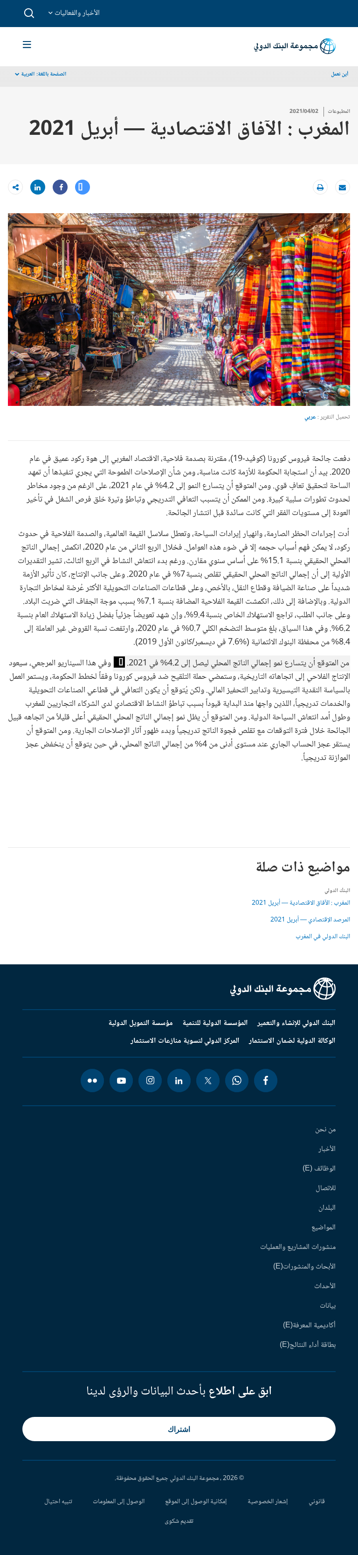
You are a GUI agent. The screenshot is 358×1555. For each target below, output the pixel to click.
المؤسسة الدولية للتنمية (215, 1023)
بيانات (328, 1306)
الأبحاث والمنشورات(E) (304, 1267)
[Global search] (29, 14)
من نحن (325, 1130)
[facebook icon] (265, 1080)
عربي (310, 417)
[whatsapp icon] (236, 1080)
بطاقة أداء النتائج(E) (308, 1345)
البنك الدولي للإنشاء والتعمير (296, 1023)
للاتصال (326, 1189)
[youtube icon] (121, 1080)
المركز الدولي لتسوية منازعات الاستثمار (185, 1041)
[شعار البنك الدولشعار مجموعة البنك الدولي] (295, 46)
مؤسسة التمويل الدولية (140, 1023)
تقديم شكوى (179, 1521)
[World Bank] (283, 988)
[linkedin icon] (179, 1080)
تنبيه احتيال (58, 1502)
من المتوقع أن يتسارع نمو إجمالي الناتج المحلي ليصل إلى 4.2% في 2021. (238, 663)
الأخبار (327, 1149)
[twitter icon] (208, 1080)
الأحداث (325, 1287)
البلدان (327, 1208)
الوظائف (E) (319, 1169)
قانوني (317, 1502)
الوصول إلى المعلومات (119, 1502)
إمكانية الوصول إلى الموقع (196, 1502)
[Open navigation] (27, 46)
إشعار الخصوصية (268, 1502)
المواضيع (323, 1228)
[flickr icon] (92, 1080)
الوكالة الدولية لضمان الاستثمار (292, 1041)
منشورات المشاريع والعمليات (298, 1247)
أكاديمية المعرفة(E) (309, 1326)
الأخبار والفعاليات (76, 13)
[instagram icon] (150, 1080)
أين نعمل (339, 74)
